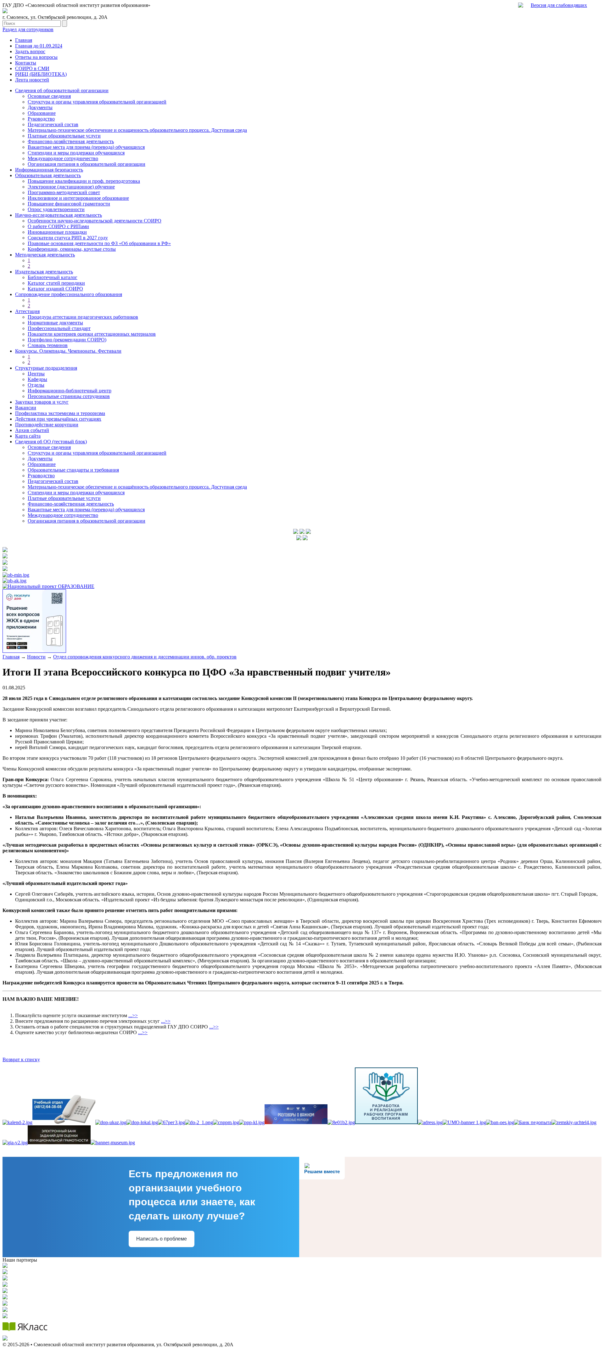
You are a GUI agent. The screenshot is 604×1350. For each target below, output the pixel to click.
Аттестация (27, 311)
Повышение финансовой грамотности (69, 203)
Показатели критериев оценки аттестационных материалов (92, 334)
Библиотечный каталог (52, 277)
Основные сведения (49, 96)
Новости (36, 656)
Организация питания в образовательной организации (86, 164)
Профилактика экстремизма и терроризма (60, 413)
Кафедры (37, 379)
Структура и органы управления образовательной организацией (97, 101)
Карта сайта (28, 436)
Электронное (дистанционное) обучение (71, 186)
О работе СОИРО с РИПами (58, 226)
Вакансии (25, 407)
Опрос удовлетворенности (56, 209)
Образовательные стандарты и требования (73, 470)
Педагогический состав (53, 124)
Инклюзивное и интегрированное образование (78, 198)
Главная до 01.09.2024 (38, 45)
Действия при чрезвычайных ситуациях (58, 419)
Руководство (41, 118)
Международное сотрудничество (63, 158)
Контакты (25, 62)
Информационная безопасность (49, 169)
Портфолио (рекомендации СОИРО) (67, 339)
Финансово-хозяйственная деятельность (71, 141)
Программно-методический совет (64, 192)
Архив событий (32, 430)
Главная (23, 40)
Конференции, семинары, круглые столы (72, 249)
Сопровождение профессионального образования (68, 294)
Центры (36, 373)
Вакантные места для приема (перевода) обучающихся (86, 147)
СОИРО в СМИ (32, 68)
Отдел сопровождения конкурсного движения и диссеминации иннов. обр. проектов (145, 656)
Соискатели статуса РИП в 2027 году (68, 237)
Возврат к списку (21, 1059)
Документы (40, 107)
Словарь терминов (48, 345)
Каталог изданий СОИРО (55, 288)
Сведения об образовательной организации (62, 90)
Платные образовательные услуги (64, 135)
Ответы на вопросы (36, 57)
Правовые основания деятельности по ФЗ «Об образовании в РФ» (99, 243)
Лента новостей (32, 79)
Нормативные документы (55, 322)
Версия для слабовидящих (559, 5)
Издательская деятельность (44, 271)
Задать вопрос (30, 51)
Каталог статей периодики (56, 283)
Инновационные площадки (57, 232)
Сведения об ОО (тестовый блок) (51, 441)
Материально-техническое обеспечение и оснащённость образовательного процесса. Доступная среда (137, 487)
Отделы (36, 385)
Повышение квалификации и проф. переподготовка (84, 181)
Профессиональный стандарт (59, 328)
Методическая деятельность (45, 254)
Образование (42, 113)
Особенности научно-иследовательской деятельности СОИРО (94, 220)
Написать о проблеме (161, 1238)
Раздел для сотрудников (28, 29)
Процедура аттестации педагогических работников (83, 317)
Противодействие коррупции (46, 424)
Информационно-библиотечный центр (69, 390)
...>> (133, 1015)
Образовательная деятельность (48, 175)
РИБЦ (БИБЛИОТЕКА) (41, 74)
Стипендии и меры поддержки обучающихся (76, 152)
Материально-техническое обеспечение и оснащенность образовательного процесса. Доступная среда (137, 130)
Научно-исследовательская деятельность (58, 215)
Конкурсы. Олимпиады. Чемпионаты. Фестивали (68, 351)
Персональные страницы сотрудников (69, 396)
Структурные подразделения (46, 368)
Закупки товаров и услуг (42, 402)
